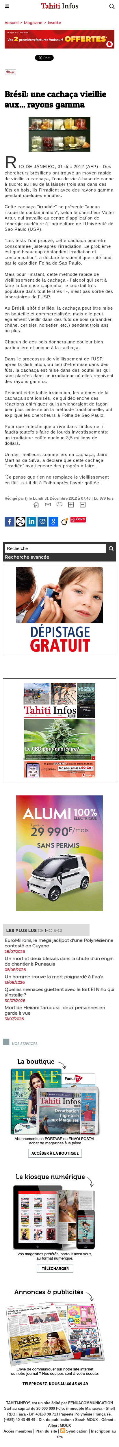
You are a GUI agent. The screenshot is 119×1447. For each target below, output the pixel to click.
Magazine (33, 22)
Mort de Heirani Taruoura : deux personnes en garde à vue (55, 1010)
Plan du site (46, 1431)
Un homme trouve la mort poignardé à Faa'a (54, 976)
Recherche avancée (27, 557)
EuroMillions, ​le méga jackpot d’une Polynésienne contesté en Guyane (59, 943)
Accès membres (17, 1431)
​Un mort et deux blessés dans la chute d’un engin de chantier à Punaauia (59, 961)
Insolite (54, 22)
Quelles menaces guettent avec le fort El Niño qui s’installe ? (59, 992)
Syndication (77, 1431)
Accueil (11, 22)
